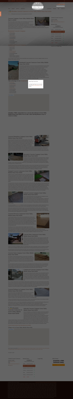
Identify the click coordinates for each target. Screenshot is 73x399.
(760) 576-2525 (61, 4)
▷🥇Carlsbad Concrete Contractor (38, 6)
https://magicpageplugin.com (37, 85)
